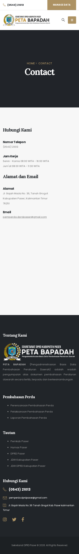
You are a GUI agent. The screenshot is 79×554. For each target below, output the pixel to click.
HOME (31, 63)
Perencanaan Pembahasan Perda (32, 405)
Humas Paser (19, 447)
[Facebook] (22, 519)
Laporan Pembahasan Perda (29, 418)
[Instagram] (5, 519)
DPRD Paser (18, 453)
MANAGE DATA (62, 4)
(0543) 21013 (10, 147)
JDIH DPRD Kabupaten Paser (28, 466)
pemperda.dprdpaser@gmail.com (25, 217)
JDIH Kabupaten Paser (24, 460)
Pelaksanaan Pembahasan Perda (32, 411)
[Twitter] (14, 519)
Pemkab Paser (20, 441)
